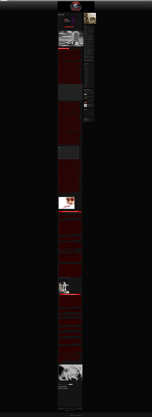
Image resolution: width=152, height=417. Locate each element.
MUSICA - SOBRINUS (90, 100)
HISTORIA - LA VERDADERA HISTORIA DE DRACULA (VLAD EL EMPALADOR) (90, 105)
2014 (85, 83)
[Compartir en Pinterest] (72, 384)
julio (86, 74)
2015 (85, 68)
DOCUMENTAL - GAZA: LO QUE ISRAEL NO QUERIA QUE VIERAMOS (88, 36)
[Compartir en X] (70, 384)
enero (86, 82)
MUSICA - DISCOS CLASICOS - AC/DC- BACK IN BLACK (88, 51)
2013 (85, 84)
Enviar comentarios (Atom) (71, 410)
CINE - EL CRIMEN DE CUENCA (88, 46)
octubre (87, 71)
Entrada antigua (79, 408)
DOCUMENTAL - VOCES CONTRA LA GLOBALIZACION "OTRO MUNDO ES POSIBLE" (89, 57)
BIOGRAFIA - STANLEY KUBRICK (88, 37)
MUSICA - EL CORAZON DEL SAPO (88, 30)
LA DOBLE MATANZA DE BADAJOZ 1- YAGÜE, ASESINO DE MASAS (89, 60)
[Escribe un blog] (69, 384)
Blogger (81, 415)
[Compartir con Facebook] (71, 384)
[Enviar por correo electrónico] (69, 384)
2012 (85, 85)
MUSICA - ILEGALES (90, 96)
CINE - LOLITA (87, 75)
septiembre (87, 72)
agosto (86, 73)
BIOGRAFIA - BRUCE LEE (87, 45)
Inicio (70, 408)
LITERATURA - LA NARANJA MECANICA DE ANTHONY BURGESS (88, 49)
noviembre (87, 70)
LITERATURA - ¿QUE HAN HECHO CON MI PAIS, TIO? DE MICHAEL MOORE (88, 40)
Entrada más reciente (61, 408)
